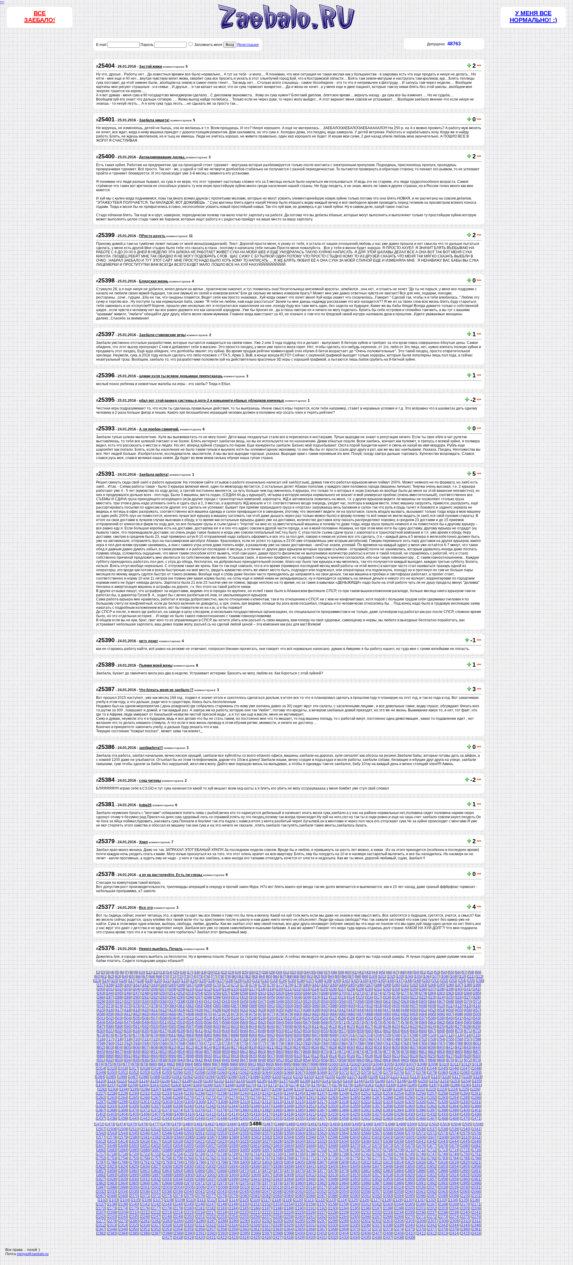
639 (181, 1031)
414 (476, 1006)
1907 (267, 1175)
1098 (254, 1077)
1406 (145, 1114)
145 (381, 981)
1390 (355, 1110)
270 (342, 993)
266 (307, 993)
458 (101, 1014)
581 (432, 1022)
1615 (134, 1141)
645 (235, 1031)
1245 (299, 1093)
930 (476, 1056)
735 (271, 1039)
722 (154, 1039)
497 (450, 1014)
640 (190, 1031)
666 (423, 1031)
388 (244, 1006)
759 (101, 1043)
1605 (410, 1137)
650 (280, 1031)
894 (154, 1056)
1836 (255, 1166)
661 (378, 1031)
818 (244, 1047)
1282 (322, 1098)
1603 (388, 1137)
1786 (476, 1158)
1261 (476, 1093)
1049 (101, 1073)
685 (208, 1035)
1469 (454, 1118)
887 (477, 1052)
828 (333, 1047)
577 (396, 1022)
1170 (251, 1085)
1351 (310, 1106)
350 (289, 1002)
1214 (342, 1089)
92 (317, 976)
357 (351, 1002)
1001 (344, 1064)
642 (208, 1031)
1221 (420, 1089)
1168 (230, 1085)
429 (226, 1010)
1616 (145, 1141)
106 (426, 976)
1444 (178, 1118)
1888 (443, 1171)
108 (444, 976)
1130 (208, 1081)
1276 (255, 1098)
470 (208, 1014)
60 (97, 976)
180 (307, 985)
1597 (322, 1137)
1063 (255, 1073)
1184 (402, 1085)
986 (207, 1064)
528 (342, 1018)
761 (118, 1043)
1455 (299, 1118)
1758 (167, 1158)
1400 (465, 1110)
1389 (344, 1110)
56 (457, 972)
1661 (255, 1146)
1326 (421, 1102)
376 (136, 1006)
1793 (167, 1162)
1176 (316, 1085)
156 (480, 981)
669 (450, 1031)
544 (101, 1022)
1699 (289, 1150)
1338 (167, 1106)
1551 (200, 1133)
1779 (399, 1158)
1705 (355, 1150)
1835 (244, 1166)
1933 (167, 1179)
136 (301, 981)
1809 (344, 1162)
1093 (199, 1077)
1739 (344, 1154)
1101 (287, 1077)
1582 (156, 1137)
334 (145, 1002)
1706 (366, 1150)
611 (315, 1027)
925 (432, 1056)
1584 (178, 1137)
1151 (434, 1081)
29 (272, 972)
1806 (311, 1162)
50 (416, 972)
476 (262, 1014)
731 (235, 1039)
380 (172, 1006)
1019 (156, 1068)
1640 (410, 1141)
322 (423, 997)
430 (235, 1010)
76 (207, 976)
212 (208, 989)
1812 (377, 1162)
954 (307, 1060)
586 (477, 1022)
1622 (211, 1141)
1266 (145, 1098)
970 (450, 1060)
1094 (210, 1077)
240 (458, 989)
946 (235, 1060)
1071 (344, 1073)
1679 (454, 1146)
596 (181, 1027)
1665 (299, 1146)
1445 (189, 1118)
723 (163, 1039)
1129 (197, 1081)
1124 (144, 1081)
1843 (333, 1166)
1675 (410, 1146)
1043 (421, 1068)
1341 (200, 1106)
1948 (333, 1179)
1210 (299, 1089)
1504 (456, 1124)
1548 (167, 1133)
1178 (337, 1085)
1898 (167, 1175)
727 (199, 1039)
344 (235, 1002)
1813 (388, 1162)
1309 (233, 1102)
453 (441, 1010)
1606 (421, 1137)
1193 (113, 1089)
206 (154, 989)
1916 (366, 1175)
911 (306, 1056)
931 (101, 1060)
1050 (112, 1073)
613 (333, 1027)
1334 (123, 1106)
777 (262, 1043)
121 (167, 981)
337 (172, 1002)
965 (405, 1060)
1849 (399, 1166)
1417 (266, 1114)
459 (110, 1014)
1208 (276, 1089)
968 (432, 1060)
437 (298, 1010)
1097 (243, 1077)
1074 (377, 1073)
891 (127, 1056)
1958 (443, 1179)
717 (110, 1039)
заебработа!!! (151, 748)
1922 (432, 1175)
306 (280, 997)
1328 (443, 1102)
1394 (399, 1110)
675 (118, 1035)
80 (234, 976)
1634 (344, 1141)
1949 (344, 1179)
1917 (377, 1175)
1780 (410, 1158)
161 (136, 985)
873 (351, 1052)
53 (437, 972)
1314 (288, 1102)
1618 (167, 1141)
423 (172, 1010)
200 (101, 989)
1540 (465, 1129)
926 (441, 1056)
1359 (399, 1106)
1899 (178, 1175)
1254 (399, 1093)
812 (190, 1047)
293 (163, 997)
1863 (167, 1171)
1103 (309, 1077)
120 (158, 981)
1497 (379, 1124)
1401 (476, 1110)
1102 (298, 1077)
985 (198, 1064)
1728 (222, 1154)
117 (132, 981)
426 (199, 1010)
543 (476, 1018)
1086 (122, 1077)
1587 (211, 1137)
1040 (388, 1068)
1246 (310, 1093)
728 (208, 1039)
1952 (377, 1179)
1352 (322, 1106)
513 (208, 1018)
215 (235, 989)
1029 (266, 1068)
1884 (399, 1171)
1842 (322, 1166)
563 (271, 1022)
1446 (200, 1118)
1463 (388, 1118)
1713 (443, 1150)
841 (449, 1047)
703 (369, 1035)
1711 (421, 1150)
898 (190, 1056)
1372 (156, 1110)
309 (307, 997)
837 (414, 1047)
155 (471, 981)
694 (289, 1035)
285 (477, 993)
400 (351, 1006)
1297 (101, 1102)
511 (190, 1018)
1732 (266, 1154)
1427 (377, 1114)
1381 (255, 1110)
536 (414, 1018)
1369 (123, 1110)
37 (327, 972)
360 (378, 1002)
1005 (388, 1064)
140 (337, 981)
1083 (476, 1073)
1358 (388, 1106)
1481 (198, 1124)
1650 (134, 1146)
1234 (178, 1093)
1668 (333, 1146)
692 (271, 1035)
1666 (310, 1146)
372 (101, 1006)
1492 (323, 1124)
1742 (377, 1154)
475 (253, 1014)
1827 (156, 1166)
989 (234, 1064)
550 (154, 1022)
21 (217, 972)
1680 (465, 1146)
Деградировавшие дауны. (162, 157)
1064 (266, 1073)
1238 (222, 1093)
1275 (244, 1098)
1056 (178, 1073)
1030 (277, 1068)
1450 (244, 1118)
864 (271, 1052)
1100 (276, 1077)
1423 (333, 1114)
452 (432, 1010)
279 (423, 993)
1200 (188, 1089)
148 (408, 981)
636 (154, 1031)
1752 (101, 1158)
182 (324, 985)
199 (477, 985)
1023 (200, 1068)
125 (202, 981)
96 (344, 976)
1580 (134, 1137)
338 (181, 1002)
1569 (399, 1133)
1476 (143, 1124)
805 (127, 1047)
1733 (277, 1154)
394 (298, 1006)
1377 (211, 1110)
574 (369, 1022)
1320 (355, 1102)
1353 (333, 1106)
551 (163, 1022)
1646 (476, 1141)
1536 (421, 1129)
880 (414, 1052)
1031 (288, 1068)
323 (432, 997)
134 (283, 981)
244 (110, 993)
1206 (254, 1089)
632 (118, 1031)
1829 (178, 1166)
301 (235, 997)
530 (360, 1018)
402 (369, 1006)
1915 (355, 1175)
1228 (112, 1093)
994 (278, 1064)
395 (307, 1006)
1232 (156, 1093)
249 (154, 993)
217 (252, 989)
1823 (112, 1166)
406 (405, 1006)
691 (262, 1035)
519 (261, 1018)
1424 (344, 1114)
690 (253, 1035)
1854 (454, 1166)
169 (208, 985)
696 (307, 1035)
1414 (233, 1114)
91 (310, 976)
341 (208, 1002)
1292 (432, 1098)
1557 (266, 1133)
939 (172, 1060)
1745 (410, 1154)
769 (190, 1043)
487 (360, 1014)
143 (364, 981)
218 (261, 989)
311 (324, 997)
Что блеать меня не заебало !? (166, 690)
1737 (322, 1154)
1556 (255, 1133)
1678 (443, 1146)
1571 (421, 1133)
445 (369, 1010)
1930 (134, 1179)
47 (396, 972)
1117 (456, 1077)
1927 (101, 1179)
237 (432, 989)
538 (432, 1018)
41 (354, 972)
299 (217, 997)
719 (127, 1039)
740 (315, 1039)
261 (262, 993)
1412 (211, 1114)
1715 (465, 1150)
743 (342, 1039)
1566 (366, 1133)
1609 (454, 1137)
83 (255, 976)
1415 (244, 1114)
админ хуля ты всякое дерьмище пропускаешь (181, 376)
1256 (421, 1093)
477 (271, 1014)
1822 (101, 1166)
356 (342, 1002)
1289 (399, 1098)
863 (262, 1052)
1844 (344, 1166)
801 (477, 1043)
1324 (399, 1102)
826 (315, 1047)
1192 (102, 1089)
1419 (288, 1114)
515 (226, 1018)
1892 (101, 1175)
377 (145, 1006)
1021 (178, 1068)
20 (210, 972)
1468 (443, 1118)
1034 (322, 1068)
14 (169, 972)
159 (118, 985)
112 (479, 976)
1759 (178, 1158)
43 (368, 972)
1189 (455, 1085)
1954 (399, 1179)
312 (333, 997)
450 (414, 1010)
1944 (288, 1179)
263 (280, 993)
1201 (199, 1089)
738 (298, 1039)
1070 (333, 1073)
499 (468, 1014)
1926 (476, 1175)
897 (181, 1056)
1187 (434, 1085)
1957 (432, 1179)
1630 (299, 1141)
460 (118, 1014)
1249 (344, 1093)
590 (127, 1027)
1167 (219, 1085)
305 (271, 997)
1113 (415, 1077)
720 (136, 1039)
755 (450, 1039)
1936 (200, 1179)
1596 (311, 1137)
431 (244, 1010)
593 (154, 1027)
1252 (377, 1093)
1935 (189, 1179)
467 (181, 1014)
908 (280, 1056)
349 (280, 1002)
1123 (133, 1081)
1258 (443, 1093)
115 (114, 981)
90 (303, 976)
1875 (299, 1171)
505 (136, 1018)
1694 (233, 1150)
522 (288, 1018)
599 (208, 1027)
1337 (156, 1106)
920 (387, 1056)
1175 (305, 1085)
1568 (388, 1133)
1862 (156, 1171)
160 (127, 985)
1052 (134, 1073)
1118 (467, 1077)
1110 (384, 1077)
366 (432, 1002)
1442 (156, 1118)
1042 (410, 1068)
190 (396, 985)
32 (293, 972)
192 (414, 985)
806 (136, 1047)
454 (450, 1010)
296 (190, 997)
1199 (177, 1089)
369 (459, 1002)
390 (262, 1006)
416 (110, 1010)
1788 (112, 1162)
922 (405, 1056)
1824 (123, 1166)
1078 (421, 1073)
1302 (156, 1102)
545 (110, 1022)
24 (238, 972)
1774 (344, 1158)
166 (181, 985)
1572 (432, 1133)
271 (351, 993)
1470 (465, 1118)
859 (226, 1052)
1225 (464, 1089)
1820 (465, 1162)
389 (253, 1006)
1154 (466, 1081)
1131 (219, 1081)
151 (435, 981)
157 (101, 985)
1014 (101, 1068)
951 (280, 1060)
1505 (467, 1124)
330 (110, 1002)
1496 (367, 1124)
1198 (167, 1089)
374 (118, 1006)
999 (323, 1064)
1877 (322, 1171)
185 (351, 985)
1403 (112, 1114)
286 (101, 997)
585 (468, 1022)
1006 (399, 1064)
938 (163, 1060)
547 (127, 1022)
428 (217, 1010)
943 (208, 1060)
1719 (123, 1154)
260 (253, 993)
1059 (211, 1073)
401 (360, 1006)
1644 (454, 1141)
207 (163, 989)
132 (265, 981)
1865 (189, 1171)
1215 (353, 1089)
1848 (388, 1166)
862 (253, 1052)
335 (154, 1002)
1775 (355, 1158)
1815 (410, 1162)
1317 (322, 1102)
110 (462, 976)
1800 (245, 1162)
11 (149, 972)
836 (405, 1047)
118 (140, 981)
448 (396, 1010)
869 (315, 1052)
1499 (401, 1124)
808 (154, 1047)
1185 (412, 1085)
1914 (344, 1175)
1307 (211, 1102)
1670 (355, 1146)
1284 (344, 1098)
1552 (211, 1133)
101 (382, 976)
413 (467, 1006)
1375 (189, 1110)
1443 (167, 1118)
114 (106, 981)
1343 (222, 1106)
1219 (398, 1089)
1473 (110, 1124)
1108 (362, 1077)
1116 (446, 1077)
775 (244, 1043)
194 (432, 985)
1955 (410, 1179)
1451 (255, 1118)
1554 (233, 1133)
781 (298, 1043)
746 (369, 1039)
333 (136, 1002)
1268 (167, 1098)
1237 (211, 1093)
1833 (222, 1166)
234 (405, 989)
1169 (240, 1085)
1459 (344, 1118)
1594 (289, 1137)
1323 (388, 1102)
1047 (465, 1068)
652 (298, 1031)
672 (477, 1031)
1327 (432, 1102)
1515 (189, 1129)
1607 (432, 1137)
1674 (399, 1146)
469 (199, 1014)
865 (280, 1052)
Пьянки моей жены (155, 665)
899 (199, 1056)
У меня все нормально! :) (533, 16)
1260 (465, 1093)
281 (441, 993)
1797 (211, 1162)
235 (414, 989)
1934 (178, 1179)
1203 (221, 1089)
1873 (277, 1171)
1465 (410, 1118)
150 (426, 981)
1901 (200, 1175)
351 (298, 1002)
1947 (322, 1179)
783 (315, 1043)
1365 (465, 1106)
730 (226, 1039)
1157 (111, 1085)
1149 (412, 1081)
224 (315, 989)
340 (199, 1002)
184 (342, 985)
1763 (222, 1158)
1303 (167, 1102)
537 (423, 1018)
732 (244, 1039)
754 (441, 1039)
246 (127, 993)
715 (476, 1035)
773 (226, 1043)
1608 (443, 1137)
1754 (123, 1158)
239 (449, 989)
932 (110, 1060)
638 (172, 1031)
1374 (178, 1110)
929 (467, 1056)
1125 (154, 1081)
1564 (344, 1133)
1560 (299, 1133)
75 (200, 976)
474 (244, 1014)
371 (477, 1002)
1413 (222, 1114)
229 (360, 989)
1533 (388, 1129)
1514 (178, 1129)
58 (471, 972)
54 (444, 972)
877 (387, 1052)
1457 (322, 1118)
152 (444, 981)
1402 (101, 1114)
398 (333, 1006)
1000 (333, 1064)
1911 (311, 1175)
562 (262, 1022)
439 (315, 1010)
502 (110, 1018)
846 (110, 1052)
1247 (322, 1093)
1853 (443, 1166)
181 (315, 985)
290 (136, 997)
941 (190, 1060)
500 (477, 1014)
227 (342, 989)
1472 (99, 1124)
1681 (476, 1146)
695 (298, 1035)
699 (333, 1035)
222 (297, 989)
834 (387, 1047)
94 (331, 976)
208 (172, 989)
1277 (266, 1098)
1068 (310, 1073)
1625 (244, 1141)
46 (389, 972)
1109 (373, 1077)
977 (126, 1064)
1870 (244, 1171)
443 (351, 1010)
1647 (101, 1146)
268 (324, 993)
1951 (366, 1179)
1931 (145, 1179)
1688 (167, 1150)
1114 (425, 1077)
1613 (112, 1141)
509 (172, 1018)
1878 (333, 1171)
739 (307, 1039)
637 (163, 1031)
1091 (177, 1077)
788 (360, 1043)
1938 (222, 1179)
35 (313, 972)
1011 (455, 1064)
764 (145, 1043)
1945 (299, 1179)
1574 (454, 1133)
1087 (133, 1077)
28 (265, 972)
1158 (122, 1085)
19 (203, 972)
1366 (476, 1106)
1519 (233, 1129)
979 (144, 1064)
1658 (222, 1146)
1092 (188, 1077)
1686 (145, 1150)
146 (390, 981)
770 (199, 1043)
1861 (145, 1171)
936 (145, 1060)
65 (132, 976)
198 (468, 985)
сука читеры (150, 781)
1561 (310, 1133)
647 (253, 1031)
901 (217, 1056)
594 (163, 1027)
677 (136, 1035)
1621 (200, 1141)
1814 (399, 1162)
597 (190, 1027)
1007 (410, 1064)
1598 (333, 1137)
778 (271, 1043)
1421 (310, 1114)
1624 (233, 1141)
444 (360, 1010)
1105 (330, 1077)
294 (172, 997)
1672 (377, 1146)
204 (136, 989)
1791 (145, 1162)
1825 (134, 1166)
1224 (453, 1089)
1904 (233, 1175)
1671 (366, 1146)
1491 (312, 1124)
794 (414, 1043)
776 (253, 1043)
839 (432, 1047)
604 (253, 1027)
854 (181, 1052)
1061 (233, 1073)
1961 (476, 1179)
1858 (112, 1171)
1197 (156, 1089)
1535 (410, 1129)
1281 (310, 1098)
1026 (233, 1068)
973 (477, 1060)
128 (229, 981)
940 (181, 1060)
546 (118, 1022)
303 (253, 997)
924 (423, 1056)
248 (145, 993)
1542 (101, 1133)
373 (110, 1006)
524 (306, 1018)
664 (405, 1031)
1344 (233, 1106)
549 (145, 1022)
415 (101, 1010)
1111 (394, 1077)
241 (467, 989)
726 (190, 1039)
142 (355, 981)
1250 (355, 1093)
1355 (355, 1106)
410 (441, 1006)
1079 (432, 1073)
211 (199, 989)
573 (360, 1022)
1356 (366, 1106)
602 (235, 1027)
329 (101, 1002)
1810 (355, 1162)
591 (136, 1027)
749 (396, 1039)
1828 (167, 1166)
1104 (319, 1077)
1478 (165, 1124)
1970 (189, 1183)
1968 (167, 1183)
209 (181, 989)
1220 (409, 1089)
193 (423, 985)
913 (324, 1056)
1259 (454, 1093)
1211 (310, 1089)
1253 (388, 1093)
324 (441, 997)
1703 (333, 1150)
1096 (232, 1077)
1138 (294, 1081)
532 (378, 1018)
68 (152, 976)
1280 (299, 1098)
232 (387, 989)
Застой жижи (150, 66)
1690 (189, 1150)
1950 (355, 1179)
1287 (377, 1098)
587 (101, 1027)
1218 (387, 1089)
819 (252, 1047)
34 (306, 972)
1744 (399, 1154)
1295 (465, 1098)
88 (289, 976)
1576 (476, 1133)
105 (418, 976)
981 (162, 1064)
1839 (288, 1166)
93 (324, 976)
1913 (333, 1175)
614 (342, 1027)
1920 (410, 1175)
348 (271, 1002)
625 (441, 1027)
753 (432, 1039)
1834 (233, 1166)
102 (391, 976)
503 (118, 1018)
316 (369, 997)
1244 (288, 1093)
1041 (399, 1068)
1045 (443, 1068)
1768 (277, 1158)
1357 (377, 1106)
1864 (178, 1171)
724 (172, 1039)
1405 (134, 1114)
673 (101, 1035)
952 (289, 1060)
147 (399, 981)
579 (414, 1022)
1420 (299, 1114)
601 (226, 1027)
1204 (232, 1089)
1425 (355, 1114)
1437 (101, 1118)
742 (333, 1039)
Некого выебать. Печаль (161, 949)
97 (351, 976)
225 (324, 989)
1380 (244, 1110)
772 (217, 1043)
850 (145, 1052)
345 (244, 1002)
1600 (355, 1137)
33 (300, 972)
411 (450, 1006)
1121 (111, 1081)
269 (333, 993)
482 (315, 1014)
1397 (432, 1110)
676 (127, 1035)
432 (253, 1010)
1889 (454, 1171)
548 (136, 1022)
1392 (377, 1110)
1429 (399, 1114)
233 (396, 989)
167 (190, 985)
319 (396, 997)
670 (459, 1031)
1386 (310, 1110)
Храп (143, 842)
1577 (101, 1137)
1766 (255, 1158)
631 (110, 1031)
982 (171, 1064)
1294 (454, 1098)
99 (365, 976)
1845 (355, 1166)
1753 (112, 1158)
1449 (233, 1118)
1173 (283, 1085)
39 (341, 972)
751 (414, 1039)
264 (289, 993)
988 (225, 1064)
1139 (305, 1081)
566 (298, 1022)
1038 (366, 1068)
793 (405, 1043)
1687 (156, 1150)
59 (478, 972)
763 (136, 1043)
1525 (299, 1129)
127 (220, 981)
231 (378, 989)
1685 (134, 1150)
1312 (266, 1102)
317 (378, 997)
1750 (465, 1154)
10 (142, 972)
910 (298, 1056)
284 (468, 993)
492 (405, 1014)
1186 (423, 1085)
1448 (222, 1118)
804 (118, 1047)
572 (351, 1022)
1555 (244, 1133)
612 (324, 1027)
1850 (410, 1166)
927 (449, 1056)
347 (262, 1002)
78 (221, 976)
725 (181, 1039)
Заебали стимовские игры (162, 335)
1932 (156, 1179)
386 (226, 1006)
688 (235, 1035)
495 (432, 1014)
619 (387, 1027)
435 (280, 1010)
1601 (366, 1137)
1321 (366, 1102)
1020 (167, 1068)
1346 (255, 1106)
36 (320, 972)
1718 (112, 1154)
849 (136, 1052)
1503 (445, 1124)
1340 (189, 1106)
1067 (299, 1073)
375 (127, 1006)
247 (136, 993)
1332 (101, 1106)
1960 (465, 1179)
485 (342, 1014)
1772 (322, 1158)
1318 (333, 1102)
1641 (421, 1141)
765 (154, 1043)
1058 (200, 1073)
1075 (388, 1073)
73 (186, 976)
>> (2, 2)
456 (468, 1010)
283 (459, 993)
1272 (211, 1098)
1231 (145, 1093)
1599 (344, 1137)
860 (235, 1052)
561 (253, 1022)
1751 (476, 1154)
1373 (167, 1110)
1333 (112, 1106)
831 (360, 1047)
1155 (477, 1081)
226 (333, 989)
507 (154, 1018)
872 (342, 1052)
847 (118, 1052)
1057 (189, 1073)
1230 (134, 1093)
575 (378, 1022)
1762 (211, 1158)
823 (288, 1047)
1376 (200, 1110)
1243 (277, 1093)
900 (208, 1056)
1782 (432, 1158)
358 (360, 1002)
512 (199, 1018)
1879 (344, 1171)
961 (369, 1060)
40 (348, 972)
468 (190, 1014)
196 (450, 985)
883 (441, 1052)
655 (324, 1031)
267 (315, 993)
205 (145, 989)
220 (279, 989)
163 (154, 985)
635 (145, 1031)
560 (244, 1022)
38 (334, 972)
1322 (377, 1102)
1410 (189, 1114)
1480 (187, 1124)
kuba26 (145, 805)
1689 (178, 1150)
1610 (465, 1137)
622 (414, 1027)
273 (369, 993)
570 (333, 1022)
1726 (200, 1154)
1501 (423, 1124)
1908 (278, 1175)
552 (172, 1022)
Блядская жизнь (153, 281)
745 (360, 1039)
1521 (255, 1129)
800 (468, 1043)
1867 (211, 1171)
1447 (211, 1118)
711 (441, 1035)
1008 (422, 1064)
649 (271, 1031)
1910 (300, 1175)
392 (280, 1006)
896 (172, 1056)
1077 (410, 1073)
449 (405, 1010)
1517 (211, 1129)
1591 (256, 1137)
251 (172, 993)
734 (262, 1039)
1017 (134, 1068)
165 (172, 985)
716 (101, 1039)
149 (417, 981)
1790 (134, 1162)
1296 (476, 1098)
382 (190, 1006)
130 (247, 981)
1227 (101, 1093)
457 (477, 1010)
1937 (211, 1179)
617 (369, 1027)
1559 (288, 1133)
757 (468, 1039)
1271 (200, 1098)
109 (453, 976)
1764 (233, 1158)
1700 (300, 1150)
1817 (432, 1162)
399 (342, 1006)
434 (271, 1010)
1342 (211, 1106)
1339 (178, 1106)
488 (369, 1014)
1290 (410, 1098)
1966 (145, 1183)
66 (138, 976)
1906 (256, 1175)
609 (298, 1027)
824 (297, 1047)
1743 (388, 1154)
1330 (465, 1102)
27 (258, 972)
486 (351, 1014)
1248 (333, 1093)
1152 (444, 1081)
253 (190, 993)
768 (181, 1043)
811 (181, 1047)
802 (101, 1047)
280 (432, 993)
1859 (123, 1171)
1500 (412, 1124)
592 (145, 1027)
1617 (156, 1141)
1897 (156, 1175)
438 (307, 1010)
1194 (124, 1089)
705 (387, 1035)
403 (378, 1006)
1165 (197, 1085)
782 (307, 1043)
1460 (355, 1118)
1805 (300, 1162)
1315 (299, 1102)
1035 (333, 1068)
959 (351, 1060)
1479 (176, 1124)
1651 (145, 1146)
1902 (211, 1175)
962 (378, 1060)
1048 (476, 1068)
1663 (277, 1146)
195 (441, 985)
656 (333, 1031)
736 (280, 1039)
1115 (436, 1077)
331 (118, 1002)
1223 (442, 1089)
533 (387, 1018)
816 (226, 1047)
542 (467, 1018)
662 (387, 1031)
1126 (165, 1081)
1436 (476, 1114)
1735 (299, 1154)
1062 (244, 1073)
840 (441, 1047)
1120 (101, 1081)
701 (351, 1035)
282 (450, 993)
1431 (421, 1114)
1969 (178, 1183)
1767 (266, 1158)
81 (241, 976)
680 (163, 1035)
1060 (222, 1073)
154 (462, 981)
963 (387, 1060)
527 (333, 1018)
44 (375, 972)
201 (110, 989)
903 (235, 1056)
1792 (156, 1162)
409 (432, 1006)
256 (217, 993)
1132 (230, 1081)
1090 (166, 1077)
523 (297, 1018)
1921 (421, 1175)
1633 (333, 1141)
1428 (388, 1114)
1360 (410, 1106)
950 (271, 1060)
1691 (200, 1150)
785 (333, 1043)
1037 (355, 1068)
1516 (200, 1129)
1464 (399, 1118)
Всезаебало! (39, 16)
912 (315, 1056)
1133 (240, 1081)
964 (396, 1060)
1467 (432, 1118)
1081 (454, 1073)
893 (145, 1056)
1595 (300, 1137)
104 (409, 976)
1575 (465, 1133)
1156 (101, 1085)
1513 (167, 1129)
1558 (277, 1133)
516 (235, 1018)
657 (342, 1031)
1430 (410, 1114)
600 (217, 1027)
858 (217, 1052)
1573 (443, 1133)
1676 (421, 1146)
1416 (255, 1114)
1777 (377, 1158)
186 (360, 985)
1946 (310, 1179)
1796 (200, 1162)
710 (432, 1035)
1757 (156, 1158)
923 (414, 1056)
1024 (211, 1068)
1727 (211, 1154)
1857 (101, 1171)
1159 (133, 1085)
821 (270, 1047)
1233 (167, 1093)
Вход (230, 45)
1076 (399, 1073)
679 (154, 1035)
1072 (355, 1073)
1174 (294, 1085)
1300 (134, 1102)
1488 (279, 1124)
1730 (244, 1154)
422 (163, 1010)
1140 (316, 1081)
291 (145, 997)
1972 (211, 1183)
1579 (123, 1137)
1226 (475, 1089)
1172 (273, 1085)
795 (423, 1043)
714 (467, 1035)
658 (351, 1031)
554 (190, 1022)
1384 (288, 1110)
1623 (222, 1141)
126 (211, 981)
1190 (466, 1085)
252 (181, 993)
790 (378, 1043)
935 (136, 1060)
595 (172, 1027)
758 (477, 1039)
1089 (155, 1077)
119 (149, 981)
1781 (421, 1158)
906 (262, 1056)
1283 (333, 1098)
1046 (454, 1068)
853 (172, 1052)
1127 (176, 1081)
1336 (145, 1106)
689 (244, 1035)
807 (145, 1047)
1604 (399, 1137)
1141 (326, 1081)
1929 (123, 1179)
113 (97, 981)
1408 (167, 1114)
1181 (369, 1085)
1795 (189, 1162)
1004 (377, 1064)
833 (378, 1047)
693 (280, 1035)
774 (235, 1043)
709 (423, 1035)
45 (382, 972)
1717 (101, 1154)
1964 (123, 1183)
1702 (322, 1150)
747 (378, 1039)
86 (276, 976)
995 (287, 1064)
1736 (310, 1154)
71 (173, 976)
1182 (380, 1085)
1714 (454, 1150)
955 (315, 1060)
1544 (123, 1133)
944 (217, 1060)
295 (181, 997)
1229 (123, 1093)
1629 (288, 1141)
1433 (443, 1114)
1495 (356, 1124)
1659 (233, 1146)
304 (262, 997)
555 (199, 1022)
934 (127, 1060)
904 (244, 1056)
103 (400, 976)
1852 (432, 1166)
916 (351, 1056)
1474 (121, 1124)
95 (337, 976)
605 (262, 1027)
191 (405, 985)
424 (181, 1010)
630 (101, 1031)
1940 (244, 1179)
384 (208, 1006)
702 (360, 1035)
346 (253, 1002)
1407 (156, 1114)
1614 (123, 1141)
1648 (112, 1146)
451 (423, 1010)
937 (154, 1060)
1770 (299, 1158)
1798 (222, 1162)
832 (369, 1047)
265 (298, 993)
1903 (222, 1175)
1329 (454, 1102)
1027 (244, 1068)
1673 (388, 1146)
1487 (268, 1124)
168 (199, 985)
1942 (266, 1179)
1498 (390, 1124)
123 (184, 981)
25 (245, 972)
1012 (465, 1064)
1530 (355, 1129)
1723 (167, 1154)
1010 (444, 1064)
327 (467, 997)
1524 (288, 1129)
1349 (288, 1106)
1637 (377, 1141)
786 (342, 1043)
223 (306, 989)
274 (378, 993)
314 (351, 997)
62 (111, 976)
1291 (421, 1098)
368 (450, 1002)
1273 (222, 1098)
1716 (476, 1150)
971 (459, 1060)
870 (324, 1052)
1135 (262, 1081)
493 (414, 1014)
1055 (167, 1073)
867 (298, 1052)
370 (468, 1002)
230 (369, 989)
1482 (209, 1124)
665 (414, 1031)
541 (458, 1018)
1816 (421, 1162)
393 (289, 1006)
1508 (112, 1129)
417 (118, 1010)
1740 (355, 1154)
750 (405, 1039)
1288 (388, 1098)
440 (324, 1010)
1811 (366, 1162)
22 (224, 972)
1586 (200, 1137)
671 (468, 1031)
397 (324, 1006)
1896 (145, 1175)
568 (315, 1022)
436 (289, 1010)
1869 (233, 1171)
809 (163, 1047)
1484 (231, 1124)
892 (136, 1056)
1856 (476, 1166)
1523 (277, 1129)
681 (172, 1035)
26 (251, 972)
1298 (112, 1102)
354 (324, 1002)
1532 (377, 1129)
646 (244, 1031)
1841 (310, 1166)
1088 (144, 1077)
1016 (123, 1068)
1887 (432, 1171)
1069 (322, 1073)
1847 (377, 1166)
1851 (421, 1166)
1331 (476, 1102)
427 (208, 1010)
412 (458, 1006)
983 (180, 1064)
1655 (189, 1146)
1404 (123, 1114)
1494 (345, 1124)
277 (405, 993)
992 (261, 1064)
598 (199, 1027)
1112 (404, 1077)
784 (324, 1043)
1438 (112, 1118)
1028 (255, 1068)
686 (217, 1035)
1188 (444, 1085)
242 (476, 989)
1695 (245, 1150)
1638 (388, 1141)
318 (387, 997)
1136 (273, 1081)
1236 (200, 1093)
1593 (278, 1137)
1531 (366, 1129)
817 (235, 1047)
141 (346, 981)
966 (414, 1060)
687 (226, 1035)
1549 (178, 1133)
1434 (454, 1114)
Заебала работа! (154, 474)
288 (118, 997)
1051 (123, 1073)
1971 (200, 1183)
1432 (432, 1114)
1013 (476, 1064)
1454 (288, 1118)
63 (118, 976)
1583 (167, 1137)
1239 (233, 1093)
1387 (322, 1110)
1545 (134, 1133)
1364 (454, 1106)
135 (292, 981)
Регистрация (248, 45)
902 (226, 1056)
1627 (266, 1141)
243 (101, 993)
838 (423, 1047)
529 (351, 1018)
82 (248, 976)
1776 (366, 1158)
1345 (244, 1106)
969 (441, 1060)
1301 (145, 1102)
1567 (377, 1133)
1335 (134, 1106)
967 (423, 1060)
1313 (277, 1102)
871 (333, 1052)
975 (108, 1064)
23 (231, 972)
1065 (277, 1073)
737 (289, 1039)
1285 (355, 1098)
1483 (220, 1124)
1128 (187, 1081)
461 (127, 1014)
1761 (200, 1158)
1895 (134, 1175)
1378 (222, 1110)
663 (396, 1031)
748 (387, 1039)
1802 (267, 1162)
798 (450, 1043)
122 (175, 981)
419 (136, 1010)
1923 (443, 1175)
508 (163, 1018)
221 (288, 989)
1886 (421, 1171)
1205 (243, 1089)
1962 (101, 1183)
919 (378, 1056)
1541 (476, 1129)
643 (217, 1031)
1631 (310, 1141)
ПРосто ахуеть (152, 236)
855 (190, 1052)
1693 (222, 1150)
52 (430, 972)
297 (199, 997)
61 (104, 976)
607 (280, 1027)
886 (468, 1052)
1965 (134, 1183)
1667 (322, 1146)
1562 (322, 1133)
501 (101, 1018)
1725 (189, 1154)
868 (307, 1052)
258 (235, 993)
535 (405, 1018)
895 (163, 1056)
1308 (222, 1102)
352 (307, 1002)
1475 (132, 1124)
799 (459, 1043)
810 (172, 1047)
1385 (299, 1110)
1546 (145, 1133)
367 (441, 1002)
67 (145, 976)
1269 (178, 1098)
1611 (476, 1137)
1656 (200, 1146)
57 (464, 972)
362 (396, 1002)
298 (208, 997)
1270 (189, 1098)
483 (324, 1014)
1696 (256, 1150)
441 (333, 1010)
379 (163, 1006)
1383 (277, 1110)
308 (298, 997)
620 (396, 1027)
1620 (189, 1141)
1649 (123, 1146)
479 (289, 1014)
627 (458, 1027)
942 (199, 1060)
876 (378, 1052)
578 (405, 1022)
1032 (299, 1068)
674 (110, 1035)
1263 (112, 1098)
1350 (299, 1106)
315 (360, 997)
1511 (145, 1129)
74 (193, 976)
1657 (211, 1146)
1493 (334, 1124)
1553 (222, 1133)
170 (217, 985)
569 (324, 1022)
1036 (344, 1068)
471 (217, 1014)
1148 (402, 1081)
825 (306, 1047)
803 (110, 1047)
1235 (189, 1093)
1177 (326, 1085)
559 (235, 1022)
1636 (366, 1141)
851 (154, 1052)
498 (459, 1014)
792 (396, 1043)
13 (162, 972)
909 (289, 1056)
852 (163, 1052)
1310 (245, 1102)
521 (279, 1018)
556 (208, 1022)
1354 (344, 1106)
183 (333, 985)
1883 (388, 1171)
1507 (101, 1129)
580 (423, 1022)
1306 (200, 1102)
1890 (465, 1171)
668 (441, 1031)
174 (253, 985)
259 (244, 993)
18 (197, 972)
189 (387, 985)
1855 (465, 1166)
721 (145, 1039)
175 (262, 985)
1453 (277, 1118)
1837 (266, 1166)
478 (280, 1014)
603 (244, 1027)
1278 (277, 1098)
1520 (244, 1129)
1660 (244, 1146)
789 (369, 1043)
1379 (233, 1110)
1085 (111, 1077)
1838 (277, 1166)
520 (270, 1018)
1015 (112, 1068)
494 (423, 1014)
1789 (123, 1162)
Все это (146, 908)
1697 (267, 1150)
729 (217, 1039)
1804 (289, 1162)
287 (110, 997)
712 (449, 1035)
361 (387, 1002)
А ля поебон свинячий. (159, 429)
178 (289, 985)
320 (405, 997)
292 (154, 997)
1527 (322, 1129)
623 (423, 1027)
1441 (145, 1118)
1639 (399, 1141)
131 (256, 981)
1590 (245, 1137)
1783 (443, 1158)
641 (199, 1031)
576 (387, 1022)
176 (271, 985)
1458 (333, 1118)
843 (467, 1047)
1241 (255, 1093)
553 (181, 1022)
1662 (266, 1146)
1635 (355, 1141)
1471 (476, 1118)
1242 (266, 1093)
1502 (434, 1124)
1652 (156, 1146)
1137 (283, 1081)
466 (172, 1014)
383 (199, 1006)
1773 (333, 1158)
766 (163, 1043)
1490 (301, 1124)
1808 (333, 1162)
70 (166, 976)
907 (271, 1056)
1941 (255, 1179)
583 (450, 1022)
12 (155, 972)
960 (360, 1060)
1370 (134, 1110)
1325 (410, 1102)
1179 (348, 1085)
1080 (443, 1073)
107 (435, 976)
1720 (134, 1154)
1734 (288, 1154)
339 (190, 1002)
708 (414, 1035)
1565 (355, 1133)
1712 (432, 1150)
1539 (454, 1129)
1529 (344, 1129)
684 (199, 1035)
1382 (266, 1110)
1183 (391, 1085)
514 (217, 1018)
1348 (277, 1106)
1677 (432, 1146)
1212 (320, 1089)
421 (154, 1010)
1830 (189, 1166)
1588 (222, 1137)
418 (127, 1010)
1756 (145, 1158)
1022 (189, 1068)
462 (136, 1014)
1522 (266, 1129)
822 (279, 1047)
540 (449, 1018)
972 (468, 1060)
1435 (465, 1114)
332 (127, 1002)
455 (459, 1010)
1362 (432, 1106)
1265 (134, 1098)
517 (244, 1018)
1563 (333, 1133)
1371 (145, 1110)
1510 (134, 1129)
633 (127, 1031)
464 (154, 1014)
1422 (322, 1114)
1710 (410, 1150)
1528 (333, 1129)
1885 (410, 1171)
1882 (377, 1171)
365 (423, 1002)
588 (110, 1027)
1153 (455, 1081)
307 (289, 997)
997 (305, 1064)
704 (378, 1035)
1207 (265, 1089)
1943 (277, 1179)
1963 (112, 1183)
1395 (410, 1110)
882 (432, 1052)
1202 (210, 1089)
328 (476, 997)
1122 (122, 1081)
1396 (421, 1110)
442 (342, 1010)
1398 (443, 1110)
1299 (123, 1102)
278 (414, 993)
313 (342, 997)
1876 (310, 1171)
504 (127, 1018)
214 (226, 989)
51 (423, 972)
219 (270, 989)
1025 (222, 1068)
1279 (288, 1098)
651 (289, 1031)
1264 (123, 1098)
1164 (187, 1085)
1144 (359, 1081)
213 (217, 989)
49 (409, 972)
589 (118, 1027)
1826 (145, 1166)
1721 (145, 1154)
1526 (310, 1129)
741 (324, 1039)
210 (190, 989)
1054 (156, 1073)
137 (310, 981)
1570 (410, 1133)
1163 (176, 1085)
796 (432, 1043)
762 (127, 1043)
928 (458, 1056)
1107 (352, 1077)
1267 (156, 1098)
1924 (454, 1175)
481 (307, 1014)
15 (176, 972)
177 (280, 985)
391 (271, 1006)
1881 (366, 1171)
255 (208, 993)
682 (181, 1035)
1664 (288, 1146)
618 (378, 1027)
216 (244, 989)
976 (117, 1064)
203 (127, 989)
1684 (123, 1150)
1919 (399, 1175)
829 (342, 1047)
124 (193, 981)
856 (199, 1052)
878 (396, 1052)
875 (369, 1052)
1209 (288, 1089)
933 (118, 1060)
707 (405, 1035)
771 (208, 1043)
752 (423, 1039)
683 (190, 1035)
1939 (233, 1179)
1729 (233, 1154)
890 (118, 1056)
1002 (355, 1064)
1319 (344, 1102)
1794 (178, 1162)
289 (127, 997)
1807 (322, 1162)
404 (387, 1006)
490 (387, 1014)
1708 (388, 1150)
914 (333, 1056)
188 (378, 985)
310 (315, 997)
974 (99, 1064)
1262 (101, 1098)
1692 (211, 1150)
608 (289, 1027)
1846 (366, 1166)
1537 (432, 1129)
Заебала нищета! (154, 120)
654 (315, 1031)
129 (238, 981)
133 (274, 981)
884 (450, 1052)
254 (199, 993)
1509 (123, 1129)
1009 (433, 1064)
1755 (134, 1158)
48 (403, 972)
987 (216, 1064)
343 (226, 1002)
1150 (423, 1081)
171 (226, 985)
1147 (391, 1081)
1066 (288, 1073)
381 (181, 1006)
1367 (101, 1110)
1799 (233, 1162)
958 (342, 1060)
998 (314, 1064)
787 (351, 1043)
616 (360, 1027)
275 (387, 993)
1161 (154, 1085)
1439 (123, 1118)
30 (279, 972)
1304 (178, 1102)
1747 (432, 1154)
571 (342, 1022)
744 (351, 1039)
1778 (388, 1158)
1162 (165, 1085)
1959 (454, 1179)
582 (441, 1022)
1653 (167, 1146)
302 (244, 997)
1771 (310, 1158)
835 (396, 1047)
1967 (156, 1183)
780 (289, 1043)
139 (328, 981)
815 (217, 1047)
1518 (222, 1129)
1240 (244, 1093)
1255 (410, 1093)
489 (378, 1014)
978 (135, 1064)
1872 (266, 1171)
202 (118, 989)
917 (360, 1056)
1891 (476, 1171)
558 (226, 1022)
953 (298, 1060)
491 (396, 1014)
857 (208, 1052)
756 (459, 1039)
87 (283, 976)
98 (358, 976)
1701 (311, 1150)
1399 (454, 1110)
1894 (123, 1175)
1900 (189, 1175)
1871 (255, 1171)
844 (476, 1047)
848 (127, 1052)
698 (324, 1035)
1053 (145, 1073)
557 (217, 1022)
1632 (322, 1141)
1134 (251, 1081)
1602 (377, 1137)
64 (125, 976)
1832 (211, 1166)
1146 (380, 1081)
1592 (267, 1137)
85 (269, 976)
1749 (454, 1154)
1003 (366, 1064)
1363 (443, 1106)
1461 (366, 1118)
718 (118, 1039)
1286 (366, 1098)
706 (396, 1035)
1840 (299, 1166)
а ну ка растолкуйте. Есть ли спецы (171, 875)
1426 (366, 1114)
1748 (443, 1154)
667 (432, 1031)
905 (253, 1056)
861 (244, 1052)
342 (217, 1002)
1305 (189, 1102)
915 (342, 1056)
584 (459, 1022)
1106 (341, 1077)
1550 (189, 1133)
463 (145, 1014)
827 (324, 1047)
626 (449, 1027)
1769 (288, 1158)
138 (319, 981)
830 (351, 1047)
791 (387, 1043)
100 (373, 976)
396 (315, 1006)
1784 (454, 1158)
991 (252, 1064)
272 (360, 993)
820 (261, 1047)
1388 (333, 1110)
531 (369, 1018)
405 (396, 1006)
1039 (377, 1068)
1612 (101, 1141)
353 (315, 1002)
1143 (348, 1081)
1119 (477, 1077)
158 (110, 985)
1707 (377, 1150)
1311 (256, 1102)
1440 (134, 1118)
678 (145, 1035)
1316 (310, 1102)
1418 (277, 1114)
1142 (337, 1081)
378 (154, 1006)
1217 (376, 1089)
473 (235, 1014)
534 (396, 1018)
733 (253, 1039)
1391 (366, 1110)
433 (262, 1010)
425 (190, 1010)
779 (280, 1043)
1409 (178, 1114)
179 (298, 985)
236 (423, 989)
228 (351, 989)
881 (423, 1052)
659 (360, 1031)
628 (467, 1027)
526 (324, 1018)
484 (333, 1014)
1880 (355, 1171)
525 (315, 1018)
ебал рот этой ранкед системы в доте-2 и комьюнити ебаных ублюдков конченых (211, 401)
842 (458, 1047)
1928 (112, 1179)
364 (414, 1002)
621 (405, 1027)
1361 (421, 1106)
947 (244, 1060)
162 (145, 985)
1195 (134, 1089)
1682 (101, 1150)
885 (459, 1052)
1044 (432, 1068)
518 (252, 1018)
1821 (476, 1162)
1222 (431, 1089)
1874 (288, 1171)
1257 (432, 1093)
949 (262, 1060)
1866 (200, 1171)
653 (307, 1031)
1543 (112, 1133)
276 (396, 993)
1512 (156, 1129)
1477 (154, 1124)
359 (369, 1002)
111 (471, 976)
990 (243, 1064)
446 (378, 1010)
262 (271, 993)
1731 (255, 1154)
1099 (265, 1077)
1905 (245, 1175)
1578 (112, 1137)
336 (163, 1002)
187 (369, 985)
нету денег (148, 641)
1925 (465, 1175)
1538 (443, 1129)
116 (123, 981)
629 (476, 1027)
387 (235, 1006)
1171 (262, 1085)
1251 (366, 1093)
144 (372, 981)
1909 (289, 1175)
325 (449, 997)
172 (235, 985)
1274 (233, 1098)
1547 (156, 1133)
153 (453, 981)
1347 (266, 1106)
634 (136, 1031)
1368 (112, 1110)
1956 (421, 1179)
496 (441, 1014)
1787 (101, 1162)
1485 (242, 1124)
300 (226, 997)
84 (262, 976)
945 (226, 1060)
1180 (359, 1085)
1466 (421, 1118)
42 (361, 972)
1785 (465, 1158)
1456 (310, 1118)
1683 (112, 1150)
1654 (178, 1146)
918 (369, 1056)
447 (387, 1010)
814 (208, 1047)
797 (441, 1043)
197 (459, 985)
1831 (200, 1166)
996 (296, 1064)
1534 (399, 1129)
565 (289, 1022)
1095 (221, 1077)
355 (333, 1002)
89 (296, 976)
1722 (156, 1154)
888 (101, 1056)
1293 (443, 1098)
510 (181, 1018)
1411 (200, 1114)
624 (432, 1027)
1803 (278, 1162)
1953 (388, 1179)
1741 (366, 1154)
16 (183, 972)
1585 (189, 1137)
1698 (278, 1150)
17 (190, 972)
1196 (145, 1089)
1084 (100, 1077)
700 (342, 1035)
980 (153, 1064)
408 (423, 1006)
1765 (244, 1158)
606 (271, 1027)
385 (217, 1006)
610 (307, 1027)
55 (451, 972)
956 (324, 1060)
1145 (369, 1081)
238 (441, 989)
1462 (377, 1118)
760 (110, 1043)
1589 (233, 1137)
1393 (388, 1110)
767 (172, 1043)
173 (244, 985)
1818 (443, 1162)
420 (145, 1010)
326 (458, 997)
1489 (290, 1124)
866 (289, 1052)
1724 (178, 1154)
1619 (178, 1141)
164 (163, 985)
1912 (322, 1175)
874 (360, 1052)
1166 (208, 1085)
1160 (144, 1085)
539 (441, 1018)
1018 (145, 1068)
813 (199, 1047)
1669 (344, 1146)
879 (405, 1052)
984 (189, 1064)
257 (226, 993)
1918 (388, 1175)
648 (262, 1031)
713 (458, 1035)
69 (159, 976)
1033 (310, 1068)
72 (180, 976)
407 (414, 1006)
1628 (277, 1141)
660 (369, 1031)
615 (351, 1027)
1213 (331, 1089)
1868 (222, 1171)
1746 (421, 1154)
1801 (256, 1162)
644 (226, 1031)
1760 (189, 1158)
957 (333, 1060)
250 (163, 993)
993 (270, 1064)
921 (396, 1056)
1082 (465, 1073)
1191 (477, 1085)
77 (214, 976)
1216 (365, 1089)
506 (145, 1018)
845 (101, 1052)
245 (118, 993)
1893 (112, 1175)
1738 (333, 1154)
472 (226, 1014)
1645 (465, 1141)
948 (253, 1060)
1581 (145, 1137)
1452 (266, 1118)
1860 (134, 1171)
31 (286, 972)
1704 (344, 1150)
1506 (478, 1124)
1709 (399, 1150)
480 (298, 1014)
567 (307, 1022)
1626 (255, 1141)
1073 (366, 1073)
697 (315, 1035)
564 (280, 1022)
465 (163, 1014)
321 (414, 997)
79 (228, 976)
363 (405, 1002)
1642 (432, 1141)
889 (110, 1056)
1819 (454, 1162)
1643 (443, 1141)
